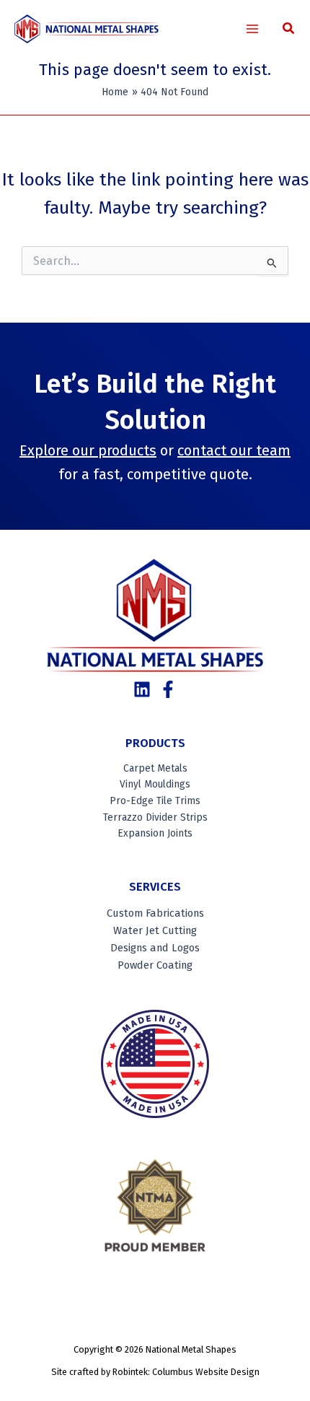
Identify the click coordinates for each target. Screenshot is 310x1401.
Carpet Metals (155, 768)
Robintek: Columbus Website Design (186, 1371)
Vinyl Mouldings (155, 784)
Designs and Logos (155, 947)
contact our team (234, 450)
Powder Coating (155, 965)
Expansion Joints (155, 833)
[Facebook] (168, 689)
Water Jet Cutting (155, 930)
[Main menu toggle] (252, 29)
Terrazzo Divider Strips (155, 817)
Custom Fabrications (155, 913)
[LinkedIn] (142, 689)
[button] (289, 30)
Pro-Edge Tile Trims (155, 801)
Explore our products (87, 450)
